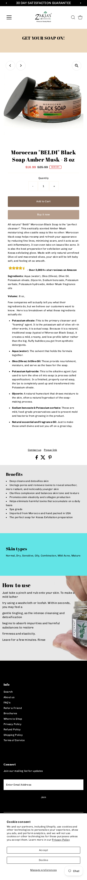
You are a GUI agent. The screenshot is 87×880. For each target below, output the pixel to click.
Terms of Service (14, 740)
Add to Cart (43, 201)
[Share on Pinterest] (50, 458)
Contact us (34, 450)
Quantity (43, 178)
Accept (43, 850)
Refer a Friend (13, 708)
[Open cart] (80, 17)
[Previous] (10, 65)
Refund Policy (12, 729)
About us (9, 697)
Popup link (50, 450)
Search (8, 691)
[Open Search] (73, 17)
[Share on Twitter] (43, 458)
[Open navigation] (13, 17)
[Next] (21, 65)
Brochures (10, 713)
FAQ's (7, 702)
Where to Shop (13, 718)
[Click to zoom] (76, 66)
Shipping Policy (13, 734)
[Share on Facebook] (36, 458)
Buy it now (43, 214)
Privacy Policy (61, 839)
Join (43, 797)
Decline (43, 860)
